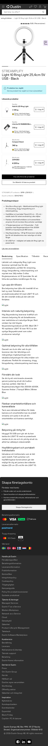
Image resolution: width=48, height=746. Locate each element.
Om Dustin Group (9, 672)
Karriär (5, 675)
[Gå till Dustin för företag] (14, 6)
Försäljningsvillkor (10, 560)
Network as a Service (11, 614)
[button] (30, 6)
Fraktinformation (9, 570)
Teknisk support (9, 653)
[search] (43, 12)
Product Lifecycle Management (15, 628)
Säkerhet (6, 624)
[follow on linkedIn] (23, 741)
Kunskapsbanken (9, 704)
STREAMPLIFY (12, 71)
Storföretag (7, 686)
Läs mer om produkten (10, 249)
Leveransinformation (11, 567)
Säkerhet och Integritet (12, 693)
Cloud (4, 617)
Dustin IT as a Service (11, 607)
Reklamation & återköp (12, 650)
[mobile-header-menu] (3, 6)
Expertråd (6, 711)
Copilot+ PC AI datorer (11, 718)
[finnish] (19, 548)
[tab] (8, 256)
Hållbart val (7, 679)
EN (7, 652)
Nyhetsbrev (7, 701)
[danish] (14, 548)
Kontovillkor (7, 574)
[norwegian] (9, 548)
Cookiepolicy (7, 581)
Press (4, 668)
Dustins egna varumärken (13, 682)
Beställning (7, 643)
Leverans (6, 646)
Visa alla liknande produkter (24, 177)
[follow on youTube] (29, 741)
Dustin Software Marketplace (14, 635)
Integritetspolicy (9, 578)
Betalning (6, 657)
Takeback (6, 631)
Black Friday (7, 715)
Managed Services (10, 603)
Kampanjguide (8, 588)
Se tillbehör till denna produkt (24, 182)
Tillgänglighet (8, 585)
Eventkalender (8, 708)
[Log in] (40, 6)
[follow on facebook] (18, 741)
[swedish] (4, 548)
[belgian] (29, 548)
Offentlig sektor (9, 689)
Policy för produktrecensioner (15, 592)
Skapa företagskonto (24, 507)
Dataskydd (6, 621)
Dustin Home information (13, 660)
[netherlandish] (24, 548)
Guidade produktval (10, 595)
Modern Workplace (10, 610)
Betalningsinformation (11, 563)
